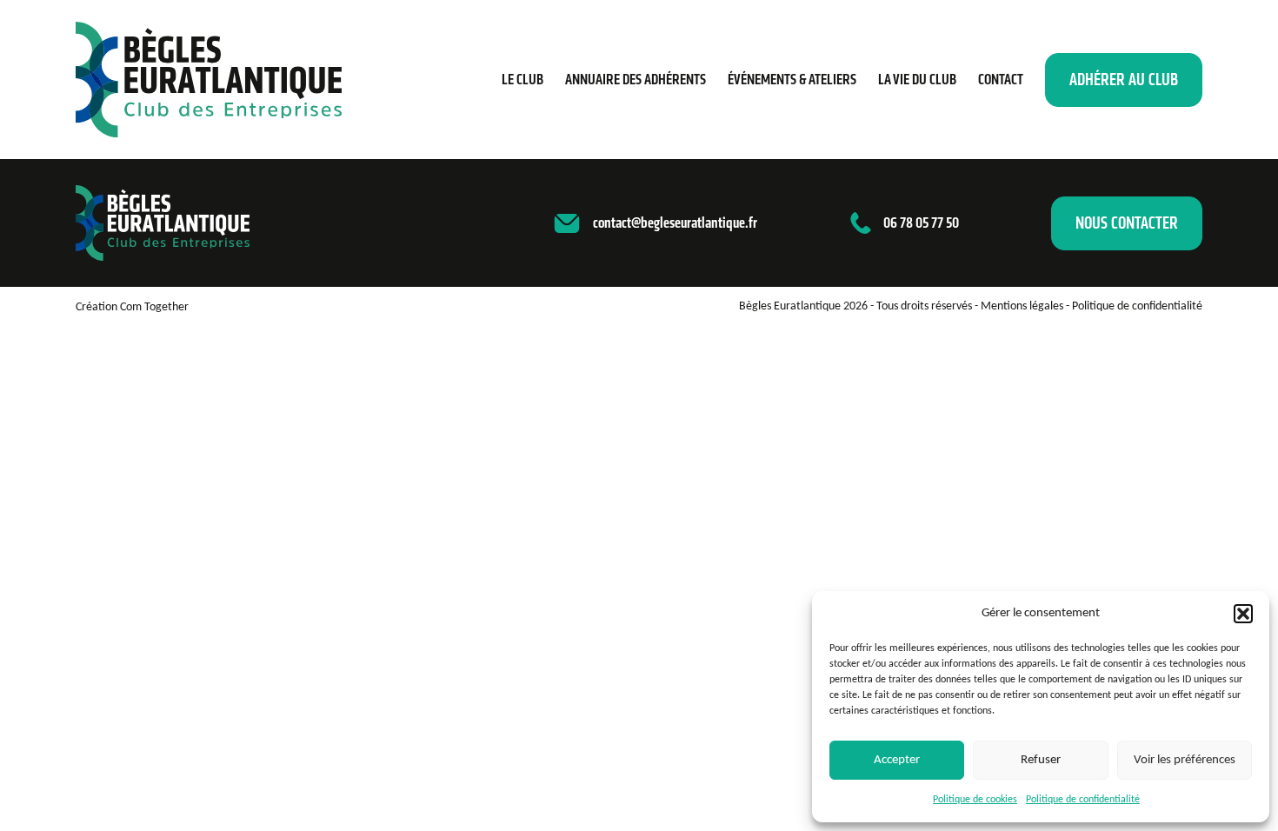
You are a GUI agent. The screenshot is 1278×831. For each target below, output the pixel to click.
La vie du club (917, 79)
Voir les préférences (1184, 760)
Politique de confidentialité (1083, 799)
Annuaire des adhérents (635, 79)
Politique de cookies (975, 799)
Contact (1000, 79)
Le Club (522, 79)
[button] (1243, 613)
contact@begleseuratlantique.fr (675, 222)
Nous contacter (1126, 223)
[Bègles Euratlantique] (209, 79)
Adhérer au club (1123, 79)
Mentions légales (1022, 306)
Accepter (897, 760)
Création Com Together (132, 307)
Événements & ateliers (792, 79)
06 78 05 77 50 (921, 222)
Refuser (1041, 760)
